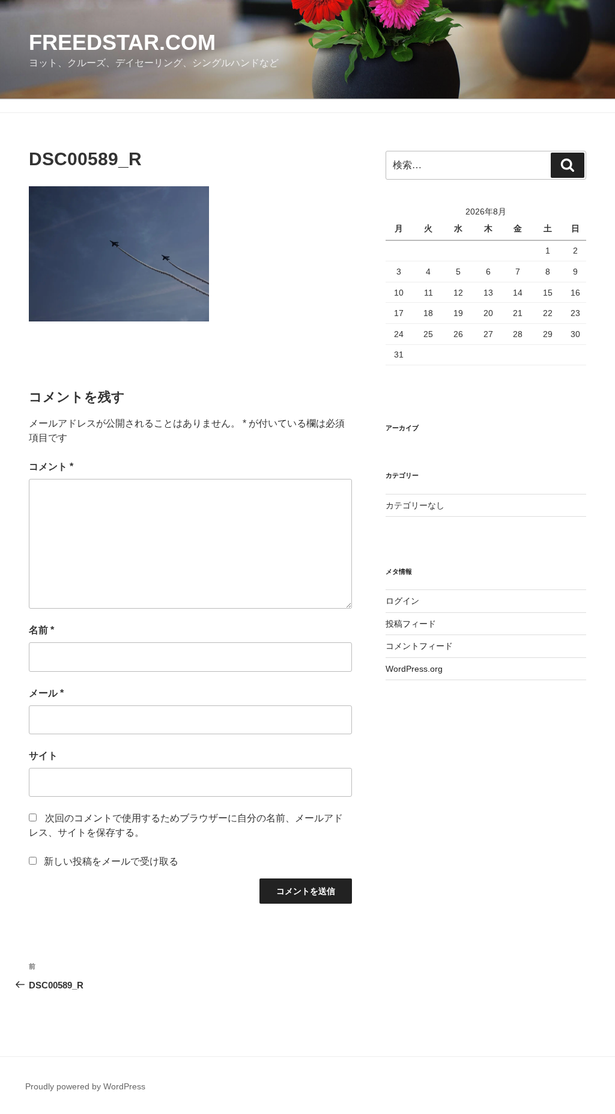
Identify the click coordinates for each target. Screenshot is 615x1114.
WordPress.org (414, 669)
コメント (51, 466)
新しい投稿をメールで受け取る (111, 861)
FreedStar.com (122, 42)
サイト (43, 755)
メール (46, 693)
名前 (41, 630)
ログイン (402, 601)
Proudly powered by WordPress (85, 1086)
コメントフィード (419, 646)
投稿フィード (411, 624)
